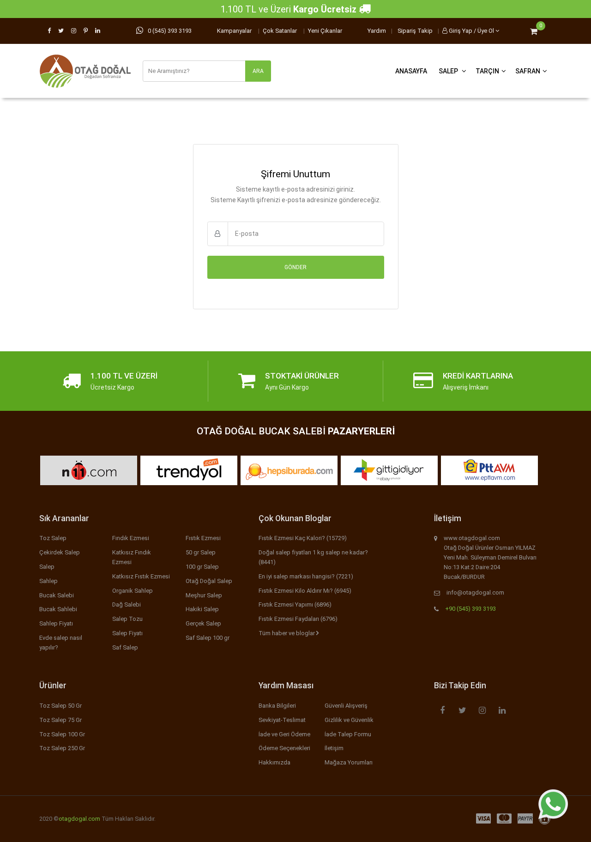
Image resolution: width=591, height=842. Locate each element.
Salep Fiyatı (127, 633)
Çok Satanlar (280, 30)
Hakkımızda (274, 762)
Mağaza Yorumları (349, 762)
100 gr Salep (202, 566)
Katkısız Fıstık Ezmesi (141, 576)
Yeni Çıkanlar (325, 30)
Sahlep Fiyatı (56, 623)
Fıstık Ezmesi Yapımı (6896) (295, 604)
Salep (449, 71)
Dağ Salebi (126, 604)
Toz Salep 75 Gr (60, 719)
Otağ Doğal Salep (209, 580)
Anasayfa (411, 71)
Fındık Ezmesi (130, 538)
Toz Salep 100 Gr (62, 734)
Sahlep (48, 580)
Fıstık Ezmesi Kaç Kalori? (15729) (303, 538)
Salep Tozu (127, 618)
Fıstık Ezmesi (203, 538)
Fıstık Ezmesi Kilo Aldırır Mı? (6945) (305, 590)
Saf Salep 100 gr (207, 637)
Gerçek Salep (203, 623)
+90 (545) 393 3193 (470, 608)
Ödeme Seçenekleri (284, 748)
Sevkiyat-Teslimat (282, 719)
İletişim (334, 748)
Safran (527, 71)
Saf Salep (125, 647)
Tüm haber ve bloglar (287, 633)
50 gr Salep (201, 552)
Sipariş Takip (415, 30)
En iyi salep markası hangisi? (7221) (306, 576)
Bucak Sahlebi (58, 609)
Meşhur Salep (204, 595)
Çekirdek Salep (59, 552)
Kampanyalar (234, 30)
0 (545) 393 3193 (170, 30)
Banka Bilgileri (277, 705)
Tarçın (487, 71)
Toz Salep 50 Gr (60, 705)
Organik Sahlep (132, 590)
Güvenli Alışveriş (346, 705)
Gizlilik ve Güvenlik (349, 719)
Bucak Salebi (56, 595)
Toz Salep (52, 538)
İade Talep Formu (348, 734)
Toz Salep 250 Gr (62, 748)
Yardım (377, 30)
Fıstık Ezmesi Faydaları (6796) (298, 618)
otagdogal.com (79, 818)
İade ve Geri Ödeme (284, 734)
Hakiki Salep (202, 609)
